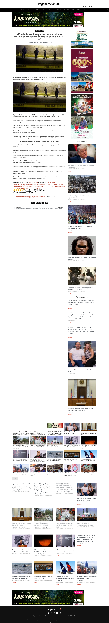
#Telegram (42, 182)
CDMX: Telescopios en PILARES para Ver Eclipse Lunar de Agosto (88, 447)
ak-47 (33, 202)
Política (36, 10)
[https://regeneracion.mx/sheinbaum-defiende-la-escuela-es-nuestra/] (54, 469)
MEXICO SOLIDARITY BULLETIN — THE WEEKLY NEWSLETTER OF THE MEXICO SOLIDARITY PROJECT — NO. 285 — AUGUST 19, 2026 (54, 433)
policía (32, 166)
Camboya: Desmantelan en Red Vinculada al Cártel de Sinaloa (38, 446)
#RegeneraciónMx (21, 182)
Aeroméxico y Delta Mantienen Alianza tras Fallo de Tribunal (88, 460)
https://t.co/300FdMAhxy (34, 190)
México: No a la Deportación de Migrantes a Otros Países (71, 446)
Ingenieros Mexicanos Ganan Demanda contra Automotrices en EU (88, 433)
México (29, 10)
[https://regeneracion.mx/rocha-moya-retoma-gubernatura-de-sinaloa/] (54, 441)
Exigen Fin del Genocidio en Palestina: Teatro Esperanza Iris (88, 473)
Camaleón (51, 10)
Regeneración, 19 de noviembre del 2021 (24, 115)
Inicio (22, 10)
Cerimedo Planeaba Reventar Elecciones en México (71, 432)
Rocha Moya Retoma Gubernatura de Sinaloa (53, 446)
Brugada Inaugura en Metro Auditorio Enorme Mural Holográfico (37, 474)
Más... (15, 478)
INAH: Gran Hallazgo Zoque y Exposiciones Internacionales (20, 460)
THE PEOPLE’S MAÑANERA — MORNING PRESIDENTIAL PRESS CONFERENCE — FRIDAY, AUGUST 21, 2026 (38, 460)
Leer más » (70, 171)
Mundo (43, 10)
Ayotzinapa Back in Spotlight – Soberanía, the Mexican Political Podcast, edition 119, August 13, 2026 (81, 302)
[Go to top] (106, 620)
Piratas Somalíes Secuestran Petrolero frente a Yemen (54, 460)
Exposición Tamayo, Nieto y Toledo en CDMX (71, 460)
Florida (48, 116)
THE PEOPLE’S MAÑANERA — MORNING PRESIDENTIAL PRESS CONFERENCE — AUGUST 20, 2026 (71, 474)
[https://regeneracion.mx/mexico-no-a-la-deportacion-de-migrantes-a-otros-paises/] (71, 441)
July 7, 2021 (51, 197)
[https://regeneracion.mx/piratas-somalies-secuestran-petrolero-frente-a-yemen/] (54, 455)
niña (43, 202)
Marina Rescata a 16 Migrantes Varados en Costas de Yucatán (21, 473)
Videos (86, 10)
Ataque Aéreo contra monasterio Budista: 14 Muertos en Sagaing (21, 447)
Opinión (58, 10)
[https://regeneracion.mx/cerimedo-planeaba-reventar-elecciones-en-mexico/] (71, 428)
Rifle (46, 202)
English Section (76, 10)
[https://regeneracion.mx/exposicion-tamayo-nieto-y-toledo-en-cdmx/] (71, 455)
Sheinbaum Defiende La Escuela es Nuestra (55, 473)
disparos (38, 202)
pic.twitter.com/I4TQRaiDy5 (24, 192)
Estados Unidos (39, 30)
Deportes (66, 10)
